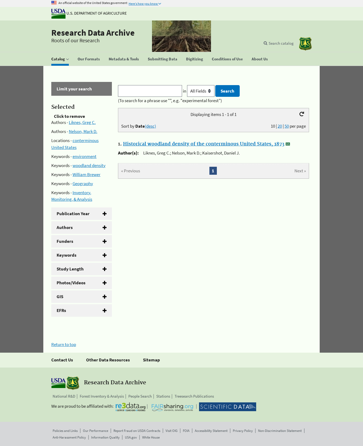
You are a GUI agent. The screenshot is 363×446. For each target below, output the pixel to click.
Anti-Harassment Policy (69, 437)
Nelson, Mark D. (83, 131)
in (185, 91)
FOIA (186, 430)
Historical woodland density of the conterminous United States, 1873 (203, 144)
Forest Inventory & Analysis (102, 396)
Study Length (70, 269)
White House (151, 437)
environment (84, 156)
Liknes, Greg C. (82, 122)
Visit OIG (172, 430)
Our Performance (95, 430)
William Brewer (86, 174)
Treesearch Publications (194, 396)
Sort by (138, 126)
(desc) (150, 126)
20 (280, 126)
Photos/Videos (71, 283)
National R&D (64, 396)
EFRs (61, 310)
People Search (140, 396)
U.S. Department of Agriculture (96, 13)
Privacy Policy (243, 430)
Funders (65, 241)
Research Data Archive (93, 32)
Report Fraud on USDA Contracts (136, 430)
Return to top (63, 344)
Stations (163, 396)
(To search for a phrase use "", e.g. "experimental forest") (170, 100)
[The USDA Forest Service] (305, 44)
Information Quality (105, 437)
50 (287, 126)
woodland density (89, 165)
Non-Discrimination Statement (280, 430)
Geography (83, 183)
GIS (60, 296)
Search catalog (281, 43)
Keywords (67, 255)
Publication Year (73, 213)
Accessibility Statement (211, 430)
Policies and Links (65, 430)
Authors (65, 227)
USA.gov (131, 437)
